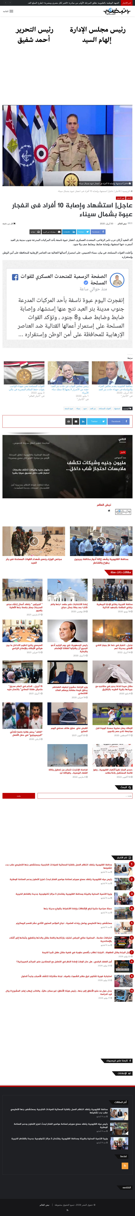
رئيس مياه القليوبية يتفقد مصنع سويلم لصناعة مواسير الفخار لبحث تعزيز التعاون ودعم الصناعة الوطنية (61, 879)
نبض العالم (122, 223)
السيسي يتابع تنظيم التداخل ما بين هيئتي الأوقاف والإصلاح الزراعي (24, 646)
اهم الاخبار (120, 198)
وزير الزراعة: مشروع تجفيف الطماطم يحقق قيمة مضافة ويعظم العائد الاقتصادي (70, 690)
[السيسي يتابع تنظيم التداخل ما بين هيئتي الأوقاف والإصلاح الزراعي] (22, 631)
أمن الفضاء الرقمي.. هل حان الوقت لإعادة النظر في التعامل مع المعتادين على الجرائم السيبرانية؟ (64, 962)
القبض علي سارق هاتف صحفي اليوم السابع (69, 729)
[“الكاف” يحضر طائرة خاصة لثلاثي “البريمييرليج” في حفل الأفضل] (22, 715)
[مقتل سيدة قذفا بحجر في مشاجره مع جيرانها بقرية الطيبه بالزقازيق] (113, 671)
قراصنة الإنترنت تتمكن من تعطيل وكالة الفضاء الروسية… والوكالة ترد (68, 771)
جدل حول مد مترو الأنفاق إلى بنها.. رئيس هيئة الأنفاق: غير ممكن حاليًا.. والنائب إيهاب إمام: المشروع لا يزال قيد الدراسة (59, 992)
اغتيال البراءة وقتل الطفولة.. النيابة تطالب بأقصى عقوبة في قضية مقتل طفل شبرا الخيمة (87, 952)
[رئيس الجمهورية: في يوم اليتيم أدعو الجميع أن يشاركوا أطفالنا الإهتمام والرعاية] (67, 631)
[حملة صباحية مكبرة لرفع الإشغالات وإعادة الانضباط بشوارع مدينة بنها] (123, 913)
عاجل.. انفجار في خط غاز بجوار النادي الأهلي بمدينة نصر (114, 646)
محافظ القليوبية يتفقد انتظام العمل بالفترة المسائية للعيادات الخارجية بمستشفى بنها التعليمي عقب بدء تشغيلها (58, 866)
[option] (67, 465)
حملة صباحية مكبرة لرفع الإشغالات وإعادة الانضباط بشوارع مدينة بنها (78, 909)
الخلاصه (126, 1188)
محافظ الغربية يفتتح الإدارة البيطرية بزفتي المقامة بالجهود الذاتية (115, 605)
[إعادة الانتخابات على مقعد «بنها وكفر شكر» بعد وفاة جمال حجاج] (67, 590)
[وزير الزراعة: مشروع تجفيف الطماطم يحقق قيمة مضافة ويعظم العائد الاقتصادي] (67, 672)
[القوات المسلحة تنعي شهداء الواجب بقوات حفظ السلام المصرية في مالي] (24, 372)
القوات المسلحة (105, 408)
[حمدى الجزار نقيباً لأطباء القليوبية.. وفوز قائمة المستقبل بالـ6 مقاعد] (113, 755)
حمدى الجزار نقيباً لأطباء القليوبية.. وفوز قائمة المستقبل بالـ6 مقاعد (113, 771)
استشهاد (117, 408)
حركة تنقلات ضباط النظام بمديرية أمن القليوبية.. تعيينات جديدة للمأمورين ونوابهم (92, 466)
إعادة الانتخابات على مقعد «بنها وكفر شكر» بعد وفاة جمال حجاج (69, 605)
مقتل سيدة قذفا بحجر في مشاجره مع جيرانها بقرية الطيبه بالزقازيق (114, 687)
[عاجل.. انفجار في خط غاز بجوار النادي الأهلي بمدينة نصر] (113, 631)
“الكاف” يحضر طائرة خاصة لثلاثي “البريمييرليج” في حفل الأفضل (26, 733)
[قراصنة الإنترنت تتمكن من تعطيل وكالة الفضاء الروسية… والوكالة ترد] (67, 755)
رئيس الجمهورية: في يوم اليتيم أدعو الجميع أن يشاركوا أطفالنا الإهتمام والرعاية (69, 648)
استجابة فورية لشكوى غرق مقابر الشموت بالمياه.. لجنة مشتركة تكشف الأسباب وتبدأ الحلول (66, 976)
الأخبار (118, 191)
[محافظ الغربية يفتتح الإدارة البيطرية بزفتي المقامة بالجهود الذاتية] (113, 590)
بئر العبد (93, 408)
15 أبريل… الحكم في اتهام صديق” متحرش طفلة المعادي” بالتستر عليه (24, 687)
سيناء (78, 408)
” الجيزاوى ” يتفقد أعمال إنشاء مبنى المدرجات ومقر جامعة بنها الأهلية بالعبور (24, 607)
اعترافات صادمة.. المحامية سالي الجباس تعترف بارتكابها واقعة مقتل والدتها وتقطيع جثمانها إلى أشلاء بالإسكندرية (60, 939)
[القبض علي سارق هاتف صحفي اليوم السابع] (67, 713)
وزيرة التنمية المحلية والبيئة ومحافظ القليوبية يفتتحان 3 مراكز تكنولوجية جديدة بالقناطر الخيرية (64, 894)
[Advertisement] (67, 77)
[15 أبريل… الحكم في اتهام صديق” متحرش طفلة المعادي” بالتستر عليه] (22, 671)
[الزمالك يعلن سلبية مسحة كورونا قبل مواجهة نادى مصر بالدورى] (113, 713)
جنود (85, 408)
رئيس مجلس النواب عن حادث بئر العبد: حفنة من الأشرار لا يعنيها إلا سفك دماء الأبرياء (70, 389)
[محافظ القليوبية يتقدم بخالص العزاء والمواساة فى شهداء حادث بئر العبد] (112, 372)
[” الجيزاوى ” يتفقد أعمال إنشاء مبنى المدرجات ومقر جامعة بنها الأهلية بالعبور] (22, 590)
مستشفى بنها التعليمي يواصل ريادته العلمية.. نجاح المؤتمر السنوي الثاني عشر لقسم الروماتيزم (64, 923)
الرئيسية (126, 191)
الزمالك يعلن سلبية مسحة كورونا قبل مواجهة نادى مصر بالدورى (114, 729)
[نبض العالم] (117, 11)
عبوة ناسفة (69, 408)
